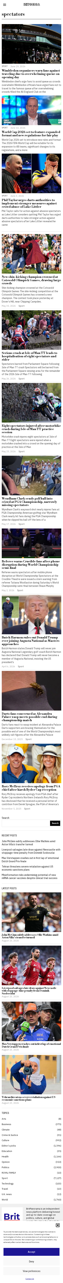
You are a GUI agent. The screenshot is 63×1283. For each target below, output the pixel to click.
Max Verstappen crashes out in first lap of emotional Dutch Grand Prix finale (31, 1045)
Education (7, 1151)
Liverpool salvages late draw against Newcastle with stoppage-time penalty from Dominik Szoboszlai (31, 851)
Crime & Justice (10, 1135)
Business (6, 1124)
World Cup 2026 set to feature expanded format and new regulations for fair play (31, 134)
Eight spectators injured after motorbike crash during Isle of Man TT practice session (31, 429)
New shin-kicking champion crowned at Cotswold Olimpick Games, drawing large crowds (31, 280)
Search (5, 817)
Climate (6, 1129)
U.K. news (7, 1194)
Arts (4, 1118)
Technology (7, 1183)
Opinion (6, 1161)
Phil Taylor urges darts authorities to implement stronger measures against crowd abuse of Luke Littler (29, 203)
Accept (31, 1252)
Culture (5, 1140)
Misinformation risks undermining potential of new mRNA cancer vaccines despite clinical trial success (29, 876)
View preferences (31, 1271)
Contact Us (30, 1279)
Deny (31, 1261)
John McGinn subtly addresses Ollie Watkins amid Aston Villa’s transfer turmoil (28, 843)
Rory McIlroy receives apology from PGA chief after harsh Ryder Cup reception (31, 788)
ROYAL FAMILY (9, 1172)
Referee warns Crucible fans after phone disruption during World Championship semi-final (31, 565)
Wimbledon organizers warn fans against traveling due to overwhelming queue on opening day (31, 74)
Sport (5, 66)
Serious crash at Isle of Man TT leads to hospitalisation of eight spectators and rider (29, 356)
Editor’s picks (9, 1145)
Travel (5, 1188)
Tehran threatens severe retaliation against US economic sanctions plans (27, 868)
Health (5, 1156)
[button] (57, 1225)
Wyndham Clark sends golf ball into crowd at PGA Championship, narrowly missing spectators (29, 502)
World (5, 1199)
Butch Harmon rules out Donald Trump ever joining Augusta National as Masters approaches (30, 641)
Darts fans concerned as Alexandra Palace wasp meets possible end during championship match (29, 717)
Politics (5, 1167)
